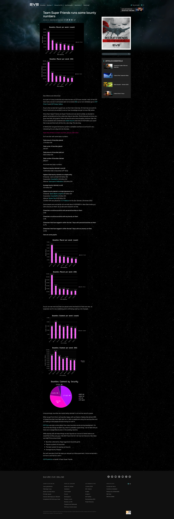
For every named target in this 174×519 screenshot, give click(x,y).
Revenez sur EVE (68, 501)
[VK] (130, 477)
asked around (70, 121)
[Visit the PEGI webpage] (128, 512)
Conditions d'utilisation (112, 489)
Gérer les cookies (110, 496)
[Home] (34, 6)
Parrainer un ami (68, 499)
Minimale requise (47, 494)
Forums (66, 494)
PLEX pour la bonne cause (70, 506)
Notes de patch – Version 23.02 (121, 84)
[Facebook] (108, 477)
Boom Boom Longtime (57, 193)
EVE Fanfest (88, 496)
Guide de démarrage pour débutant (51, 496)
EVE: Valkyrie (88, 489)
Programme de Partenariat (70, 504)
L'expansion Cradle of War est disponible (121, 66)
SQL (76, 102)
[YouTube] (116, 477)
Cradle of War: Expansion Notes (121, 75)
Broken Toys (52, 198)
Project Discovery (89, 501)
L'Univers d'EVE (89, 486)
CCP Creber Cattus (57, 104)
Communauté (67, 491)
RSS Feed (109, 494)
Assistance (66, 489)
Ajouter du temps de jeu (49, 491)
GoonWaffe (54, 179)
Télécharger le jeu (47, 489)
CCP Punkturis (47, 459)
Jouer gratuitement (48, 486)
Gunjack (87, 491)
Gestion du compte (68, 486)
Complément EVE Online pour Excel (51, 499)
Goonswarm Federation (56, 181)
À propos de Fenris (111, 486)
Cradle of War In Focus (119, 93)
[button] (135, 5)
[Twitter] (112, 477)
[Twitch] (119, 477)
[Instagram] (126, 477)
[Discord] (123, 477)
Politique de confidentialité (113, 491)
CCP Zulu (46, 425)
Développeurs (67, 496)
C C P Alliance (65, 200)
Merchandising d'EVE (90, 499)
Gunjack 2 (87, 494)
